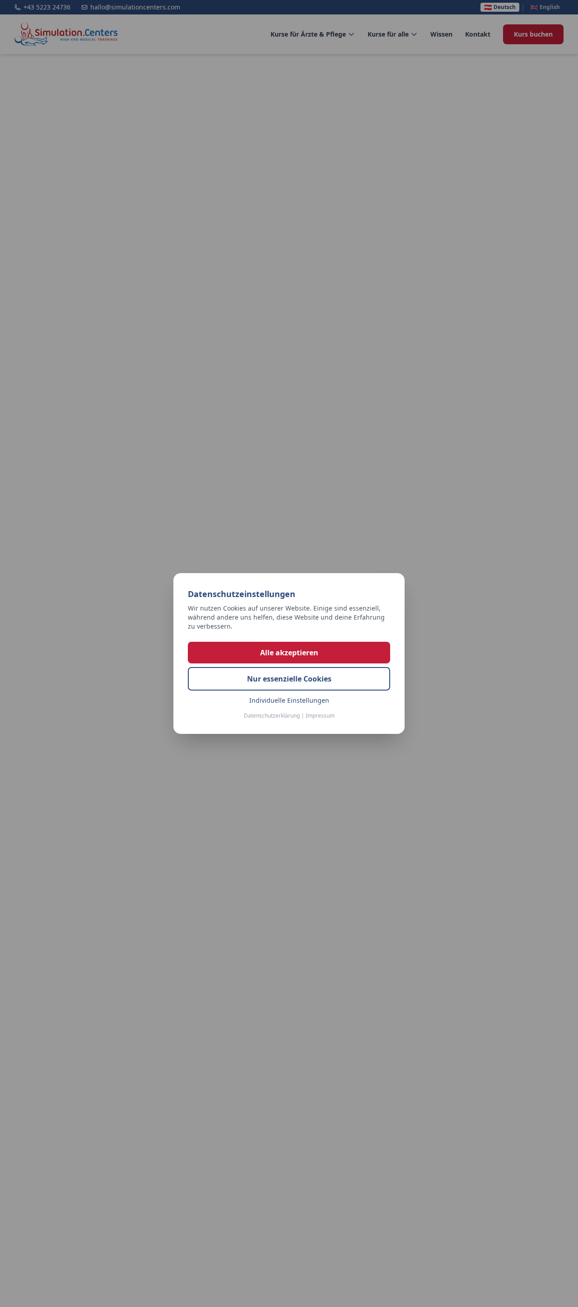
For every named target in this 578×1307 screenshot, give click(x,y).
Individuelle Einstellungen (289, 700)
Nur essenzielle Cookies (289, 679)
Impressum (320, 715)
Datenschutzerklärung (272, 715)
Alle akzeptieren (289, 653)
